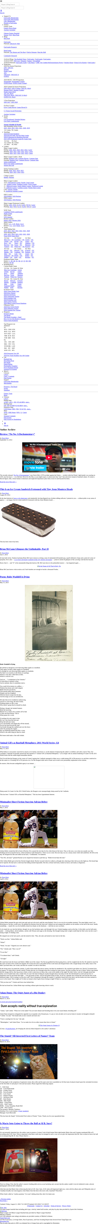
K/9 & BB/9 (19, 405)
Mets (5, 254)
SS (17, 261)
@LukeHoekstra (10, 1028)
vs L (10, 224)
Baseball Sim (8, 359)
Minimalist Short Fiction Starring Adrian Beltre (23, 802)
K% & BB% (21, 402)
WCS (28, 205)
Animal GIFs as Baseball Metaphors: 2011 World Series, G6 (29, 742)
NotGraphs (30, 59)
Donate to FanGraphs (10, 23)
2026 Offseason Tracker (11, 308)
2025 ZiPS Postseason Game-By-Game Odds (17, 139)
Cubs (16, 254)
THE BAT (7, 74)
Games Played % (22, 107)
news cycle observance (21, 498)
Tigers (16, 243)
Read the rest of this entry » (8, 482)
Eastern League (11, 184)
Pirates (16, 255)
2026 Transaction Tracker (11, 296)
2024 (9, 128)
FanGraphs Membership (11, 18)
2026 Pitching (16, 196)
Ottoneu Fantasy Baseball (11, 33)
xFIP (8, 405)
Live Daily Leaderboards (11, 121)
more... (28, 402)
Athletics (28, 243)
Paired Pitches (8, 364)
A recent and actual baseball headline (11, 1002)
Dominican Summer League (14, 191)
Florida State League (34, 188)
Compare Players (23, 158)
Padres (27, 255)
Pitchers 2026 (16, 220)
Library (6, 374)
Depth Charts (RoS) (10, 92)
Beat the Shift (42, 52)
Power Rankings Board (11, 367)
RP (13, 263)
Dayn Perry (5, 438)
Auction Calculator (9, 30)
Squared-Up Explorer (10, 369)
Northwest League (37, 186)
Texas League (32, 184)
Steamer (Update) (18, 90)
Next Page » (3, 1201)
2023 (13, 128)
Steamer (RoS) (8, 90)
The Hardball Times (20, 59)
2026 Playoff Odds (9, 135)
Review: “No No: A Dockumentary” (17, 434)
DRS (13, 409)
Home (18, 224)
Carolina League (22, 188)
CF (24, 261)
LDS (23, 205)
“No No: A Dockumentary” (21, 475)
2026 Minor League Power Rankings (15, 303)
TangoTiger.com (5, 1218)
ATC (5, 73)
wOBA (6, 402)
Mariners (28, 245)
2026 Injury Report (9, 293)
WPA (18, 412)
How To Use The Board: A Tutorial (14, 319)
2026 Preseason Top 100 (11, 353)
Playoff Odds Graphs (22, 135)
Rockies (27, 257)
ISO (15, 402)
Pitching (11, 177)
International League (14, 182)
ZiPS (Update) (16, 88)
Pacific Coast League (27, 182)
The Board (7, 315)
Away (22, 224)
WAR (5, 412)
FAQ (10, 35)
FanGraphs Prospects (10, 47)
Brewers (16, 250)
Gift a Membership (9, 21)
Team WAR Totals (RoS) (11, 236)
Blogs (5, 395)
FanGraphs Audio (21, 62)
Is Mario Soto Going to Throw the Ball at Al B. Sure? (26, 1123)
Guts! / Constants (9, 376)
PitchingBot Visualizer (10, 366)
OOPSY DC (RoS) (10, 97)
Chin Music (31, 62)
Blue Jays (7, 240)
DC (13, 240)
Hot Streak (7, 362)
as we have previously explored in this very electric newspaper (33, 559)
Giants (27, 254)
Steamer (6, 69)
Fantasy (29, 61)
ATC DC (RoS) (8, 93)
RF (27, 261)
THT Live (17, 61)
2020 (24, 128)
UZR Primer (7, 409)
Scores (6, 388)
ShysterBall (36, 61)
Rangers (27, 246)
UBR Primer (12, 412)
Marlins (6, 252)
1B (11, 261)
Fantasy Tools (8, 393)
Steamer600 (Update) (18, 81)
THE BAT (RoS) (9, 95)
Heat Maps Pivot (9, 361)
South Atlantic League (24, 186)
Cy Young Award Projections (12, 111)
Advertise (46, 1206)
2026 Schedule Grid (10, 298)
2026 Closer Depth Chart (11, 291)
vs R (13, 224)
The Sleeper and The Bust (18, 52)
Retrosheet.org (4, 1221)
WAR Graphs (8, 213)
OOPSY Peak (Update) (20, 83)
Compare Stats (33, 158)
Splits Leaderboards (10, 162)
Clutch (25, 412)
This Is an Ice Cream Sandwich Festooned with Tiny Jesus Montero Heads (36, 489)
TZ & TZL (22, 409)
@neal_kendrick (23, 1111)
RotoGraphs (7, 50)
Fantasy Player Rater (10, 28)
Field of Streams (32, 52)
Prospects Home (9, 313)
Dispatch (23, 61)
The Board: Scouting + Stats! (12, 317)
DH (30, 261)
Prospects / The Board (10, 386)
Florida (15, 189)
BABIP (12, 405)
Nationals (7, 255)
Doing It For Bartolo (80, 62)
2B (14, 261)
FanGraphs (7, 42)
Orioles (6, 241)
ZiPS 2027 (7, 102)
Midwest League (12, 186)
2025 (5, 128)
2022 (16, 128)
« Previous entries (5, 1199)
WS (14, 205)
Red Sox (6, 245)
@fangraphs (30, 1206)
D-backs (27, 250)
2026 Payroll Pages (10, 295)
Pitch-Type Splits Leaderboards (13, 163)
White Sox (17, 246)
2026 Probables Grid (10, 300)
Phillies (6, 257)
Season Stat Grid (9, 165)
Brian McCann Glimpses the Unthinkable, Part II (24, 549)
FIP (5, 405)
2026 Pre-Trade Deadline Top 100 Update (16, 355)
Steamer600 (7, 81)
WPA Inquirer (8, 217)
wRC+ (11, 402)
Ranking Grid (13, 158)
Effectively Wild (15, 43)
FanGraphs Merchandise (11, 19)
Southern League (22, 184)
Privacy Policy (66, 1206)
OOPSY (6, 76)
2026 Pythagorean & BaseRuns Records (16, 137)
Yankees (6, 246)
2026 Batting (8, 196)
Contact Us (39, 1206)
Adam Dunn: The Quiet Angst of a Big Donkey (22, 993)
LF (22, 261)
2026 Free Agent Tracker (11, 307)
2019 (28, 128)
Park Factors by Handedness (12, 419)
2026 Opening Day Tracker (12, 310)
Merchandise (8, 383)
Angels (27, 240)
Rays (5, 243)
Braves (6, 250)
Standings (7, 390)
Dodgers (27, 252)
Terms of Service (56, 1206)
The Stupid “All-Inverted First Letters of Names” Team (27, 1036)
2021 (20, 128)
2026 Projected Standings (11, 134)
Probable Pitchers (20, 119)
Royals (16, 241)
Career (30, 150)
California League (11, 188)
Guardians (17, 240)
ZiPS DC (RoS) (26, 88)
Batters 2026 (7, 220)
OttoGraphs (91, 62)
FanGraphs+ (47, 59)
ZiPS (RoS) (7, 88)
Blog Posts (16, 35)
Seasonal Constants (10, 416)
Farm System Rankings (11, 320)
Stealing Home (68, 62)
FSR (17, 409)
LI (21, 412)
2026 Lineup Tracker (10, 301)
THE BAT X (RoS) (21, 95)
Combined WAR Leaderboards (13, 212)
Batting (6, 177)
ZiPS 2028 (14, 102)
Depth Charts (8, 71)
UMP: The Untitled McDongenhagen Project (49, 62)
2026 (10, 150)
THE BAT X (15, 74)
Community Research (10, 56)
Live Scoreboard (9, 119)
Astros (27, 241)
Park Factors (7, 378)
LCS (18, 205)
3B (19, 261)
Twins (16, 245)
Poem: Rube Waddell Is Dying (15, 576)
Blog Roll (7, 38)
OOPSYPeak (8, 83)
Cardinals (17, 252)
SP (10, 263)
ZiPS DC (10, 68)
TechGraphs (38, 59)
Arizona (10, 189)
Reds (15, 257)
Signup (6, 35)
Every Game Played (10, 107)
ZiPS (5, 68)
